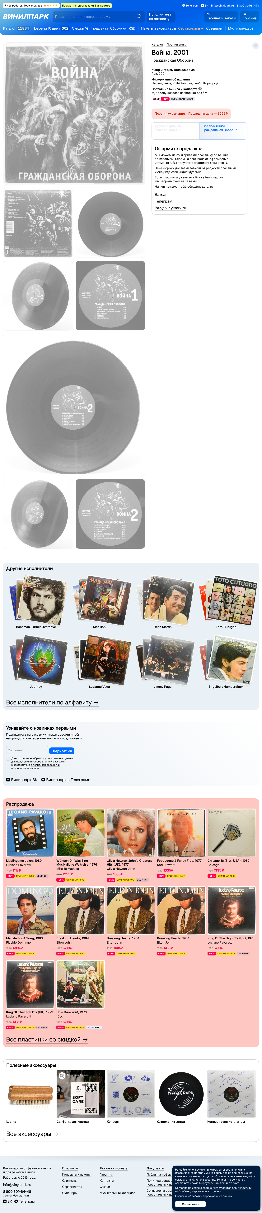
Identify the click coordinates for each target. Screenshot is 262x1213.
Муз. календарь (240, 28)
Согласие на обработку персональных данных (164, 1192)
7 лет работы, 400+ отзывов (31, 5)
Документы (155, 1168)
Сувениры (214, 28)
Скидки (80, 28)
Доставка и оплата (114, 1168)
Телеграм (163, 201)
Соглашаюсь (190, 1204)
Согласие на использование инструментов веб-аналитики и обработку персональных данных (213, 1189)
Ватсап (161, 194)
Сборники (118, 28)
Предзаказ (99, 28)
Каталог (16, 28)
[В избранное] (255, 45)
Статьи (105, 1187)
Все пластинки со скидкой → (47, 1039)
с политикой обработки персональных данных (35, 766)
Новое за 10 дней (50, 28)
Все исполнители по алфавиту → (52, 702)
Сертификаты (191, 28)
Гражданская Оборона (173, 60)
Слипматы (69, 1180)
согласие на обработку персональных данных (46, 758)
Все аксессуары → (32, 1134)
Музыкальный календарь (118, 1193)
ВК (9, 1201)
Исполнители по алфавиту (160, 16)
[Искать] (138, 16)
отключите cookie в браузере (194, 1183)
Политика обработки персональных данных (163, 1182)
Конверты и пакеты (76, 1174)
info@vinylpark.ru (222, 5)
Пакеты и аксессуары (158, 28)
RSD (132, 28)
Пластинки (70, 1168)
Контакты (107, 1180)
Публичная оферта (160, 1174)
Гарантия (106, 1174)
